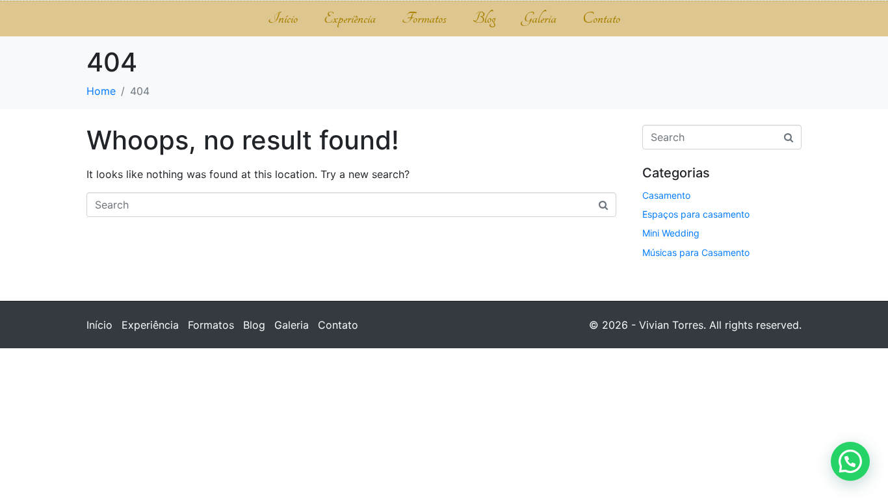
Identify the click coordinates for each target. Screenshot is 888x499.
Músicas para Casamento (696, 252)
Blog (484, 18)
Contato (601, 18)
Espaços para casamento (696, 214)
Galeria (538, 18)
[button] (850, 461)
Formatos (424, 18)
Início (283, 18)
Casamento (666, 195)
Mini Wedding (670, 232)
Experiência (350, 18)
